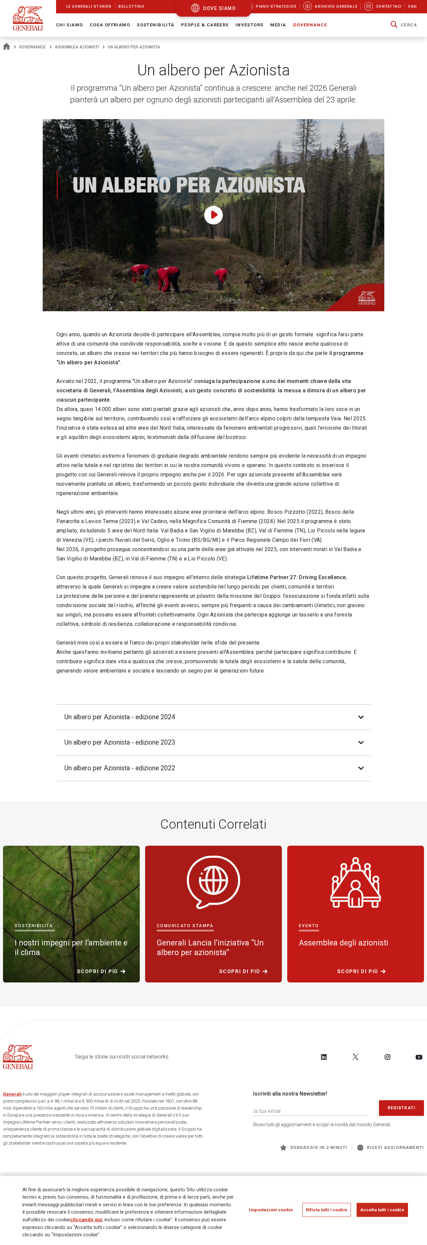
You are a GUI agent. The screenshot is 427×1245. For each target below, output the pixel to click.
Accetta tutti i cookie (382, 1209)
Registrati (402, 1108)
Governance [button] (310, 24)
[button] (404, 25)
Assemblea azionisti (77, 47)
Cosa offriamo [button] (110, 24)
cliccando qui (86, 1220)
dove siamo (219, 8)
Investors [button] (250, 24)
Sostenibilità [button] (155, 24)
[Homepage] (6, 47)
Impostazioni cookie (271, 1209)
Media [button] (278, 24)
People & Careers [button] (205, 24)
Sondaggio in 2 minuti (318, 1147)
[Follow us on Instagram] (387, 1057)
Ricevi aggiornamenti (395, 1147)
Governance (32, 47)
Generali (12, 1094)
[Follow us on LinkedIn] (324, 1057)
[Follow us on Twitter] (356, 1057)
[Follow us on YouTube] (419, 1057)
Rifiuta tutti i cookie (326, 1209)
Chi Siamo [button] (69, 24)
